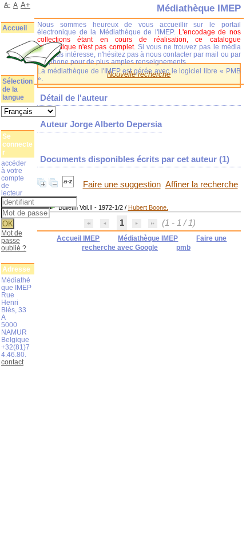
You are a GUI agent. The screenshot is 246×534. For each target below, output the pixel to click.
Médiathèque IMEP (148, 238)
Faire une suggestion (122, 184)
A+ (25, 5)
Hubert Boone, (148, 207)
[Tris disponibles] (69, 184)
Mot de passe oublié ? (13, 240)
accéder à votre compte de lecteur (13, 178)
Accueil (14, 28)
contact (12, 362)
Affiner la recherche (201, 184)
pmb (183, 248)
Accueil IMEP (78, 238)
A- (7, 4)
